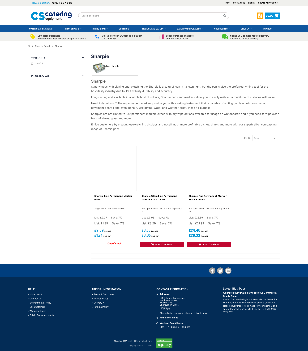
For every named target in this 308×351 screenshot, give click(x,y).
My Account (36, 294)
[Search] (224, 16)
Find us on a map (169, 317)
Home (29, 46)
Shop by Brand (42, 46)
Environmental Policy (40, 302)
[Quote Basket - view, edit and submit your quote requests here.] (260, 16)
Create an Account (268, 3)
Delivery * (99, 302)
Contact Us (239, 3)
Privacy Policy (101, 298)
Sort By (247, 138)
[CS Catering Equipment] (51, 16)
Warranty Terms (38, 311)
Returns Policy (101, 306)
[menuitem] (267, 28)
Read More (270, 309)
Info (228, 3)
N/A (39, 63)
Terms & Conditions (104, 294)
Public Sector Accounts (42, 315)
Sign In (251, 3)
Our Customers (37, 306)
